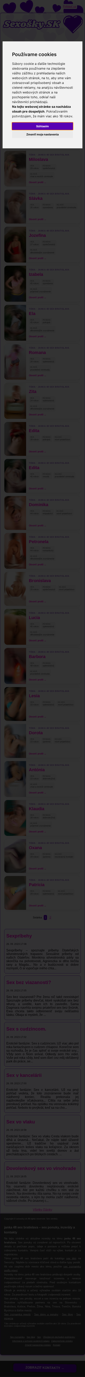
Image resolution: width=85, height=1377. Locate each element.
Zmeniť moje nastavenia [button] (42, 134)
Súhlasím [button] (42, 126)
